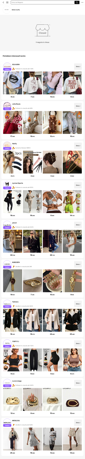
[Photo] (7, 67)
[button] (3, 2)
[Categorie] (7, 2)
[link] (6, 10)
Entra (77, 66)
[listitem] (42, 81)
